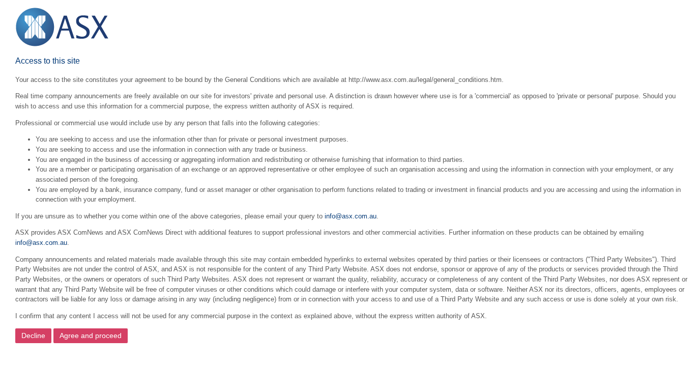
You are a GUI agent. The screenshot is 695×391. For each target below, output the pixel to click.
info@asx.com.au (351, 216)
